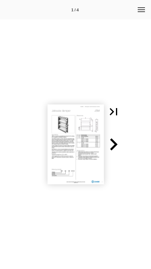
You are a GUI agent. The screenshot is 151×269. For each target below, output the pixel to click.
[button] (113, 111)
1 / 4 (75, 10)
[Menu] (141, 9)
